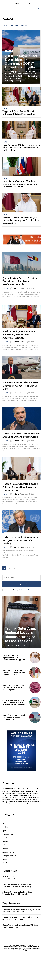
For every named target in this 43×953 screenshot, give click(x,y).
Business (14, 25)
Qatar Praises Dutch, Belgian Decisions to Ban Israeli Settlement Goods (19, 281)
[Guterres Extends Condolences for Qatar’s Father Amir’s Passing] (21, 521)
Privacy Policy (26, 590)
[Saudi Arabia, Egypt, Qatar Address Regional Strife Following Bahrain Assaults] (35, 702)
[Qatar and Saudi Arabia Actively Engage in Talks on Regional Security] (35, 672)
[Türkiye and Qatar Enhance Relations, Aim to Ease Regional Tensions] (21, 316)
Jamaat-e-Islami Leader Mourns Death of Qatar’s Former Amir (21, 435)
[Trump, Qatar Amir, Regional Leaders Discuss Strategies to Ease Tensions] (21, 622)
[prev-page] (32, 599)
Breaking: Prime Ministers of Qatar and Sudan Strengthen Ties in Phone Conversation (21, 220)
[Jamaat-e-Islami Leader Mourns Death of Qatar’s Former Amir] (21, 418)
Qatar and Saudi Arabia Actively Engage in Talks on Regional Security (13, 672)
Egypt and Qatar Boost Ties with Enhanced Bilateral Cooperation (19, 112)
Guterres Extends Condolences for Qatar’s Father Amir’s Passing (20, 540)
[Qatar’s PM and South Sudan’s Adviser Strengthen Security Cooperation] (21, 468)
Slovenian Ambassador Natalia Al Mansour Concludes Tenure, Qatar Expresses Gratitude (20, 184)
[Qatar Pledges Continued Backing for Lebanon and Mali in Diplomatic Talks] (35, 687)
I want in (20, 584)
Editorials (23, 25)
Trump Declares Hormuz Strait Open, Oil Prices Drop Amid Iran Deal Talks (21, 910)
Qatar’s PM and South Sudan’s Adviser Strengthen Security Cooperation (20, 487)
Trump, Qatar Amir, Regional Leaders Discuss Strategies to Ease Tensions (20, 634)
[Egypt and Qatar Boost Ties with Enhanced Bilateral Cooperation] (21, 96)
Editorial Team (18, 288)
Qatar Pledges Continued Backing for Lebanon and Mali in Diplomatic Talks (13, 687)
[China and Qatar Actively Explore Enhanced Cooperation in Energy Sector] (35, 657)
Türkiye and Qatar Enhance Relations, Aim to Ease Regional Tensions (18, 334)
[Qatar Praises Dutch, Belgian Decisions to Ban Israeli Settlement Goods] (21, 263)
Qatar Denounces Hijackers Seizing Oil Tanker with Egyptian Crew (20, 926)
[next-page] (19, 568)
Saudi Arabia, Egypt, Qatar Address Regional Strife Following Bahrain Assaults (13, 702)
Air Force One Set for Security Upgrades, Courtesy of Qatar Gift (20, 385)
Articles (5, 25)
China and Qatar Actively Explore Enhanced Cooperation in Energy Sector (14, 657)
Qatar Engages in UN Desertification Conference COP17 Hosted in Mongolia (21, 61)
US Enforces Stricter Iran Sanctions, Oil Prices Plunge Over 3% (20, 877)
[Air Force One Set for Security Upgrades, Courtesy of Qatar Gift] (21, 367)
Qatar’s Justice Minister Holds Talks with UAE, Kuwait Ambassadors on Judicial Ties (21, 147)
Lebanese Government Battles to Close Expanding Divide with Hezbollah (17, 893)
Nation (9, 51)
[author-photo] (11, 288)
